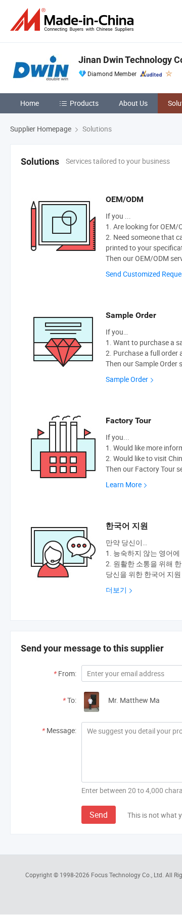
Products (84, 103)
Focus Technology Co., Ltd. (128, 875)
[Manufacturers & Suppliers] (74, 20)
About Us (133, 103)
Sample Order (127, 379)
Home (29, 103)
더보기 (116, 590)
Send (98, 814)
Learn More (124, 484)
